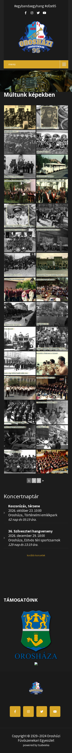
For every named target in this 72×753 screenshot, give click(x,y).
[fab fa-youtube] (44, 13)
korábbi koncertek (36, 555)
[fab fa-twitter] (38, 13)
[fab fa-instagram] (32, 13)
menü (12, 64)
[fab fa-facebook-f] (25, 13)
